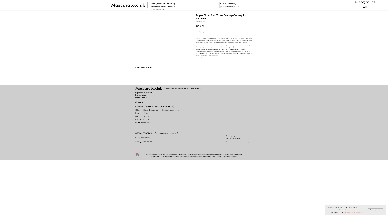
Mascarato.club (128, 5)
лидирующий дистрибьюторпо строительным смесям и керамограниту (163, 6)
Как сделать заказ (143, 141)
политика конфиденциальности (352, 212)
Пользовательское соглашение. (237, 142)
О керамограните (143, 137)
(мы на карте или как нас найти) (160, 106)
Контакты (139, 106)
